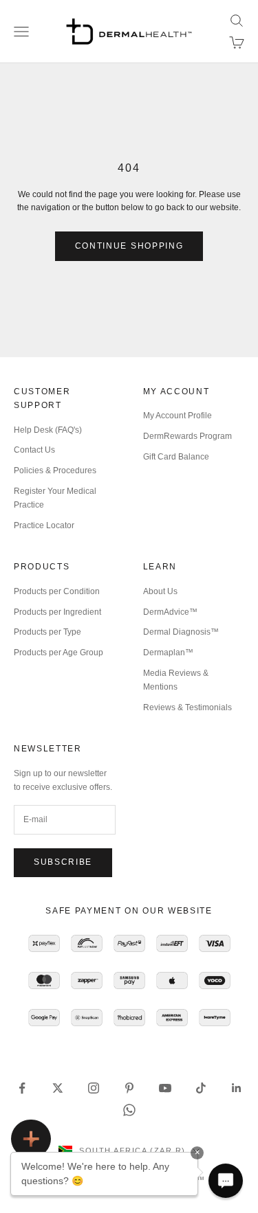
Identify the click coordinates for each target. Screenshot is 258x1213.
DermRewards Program (187, 436)
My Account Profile (177, 415)
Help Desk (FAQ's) (48, 430)
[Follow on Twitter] (58, 1088)
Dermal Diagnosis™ (181, 632)
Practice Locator (44, 525)
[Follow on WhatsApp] (129, 1110)
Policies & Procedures (55, 470)
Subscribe (63, 862)
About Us (160, 591)
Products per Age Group (58, 652)
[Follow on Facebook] (22, 1088)
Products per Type (47, 632)
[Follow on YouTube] (165, 1088)
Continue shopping (129, 246)
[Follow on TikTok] (201, 1088)
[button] (225, 1181)
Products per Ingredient (57, 612)
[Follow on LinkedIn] (237, 1088)
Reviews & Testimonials (187, 707)
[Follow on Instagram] (93, 1088)
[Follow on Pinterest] (129, 1088)
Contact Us (34, 450)
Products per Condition (57, 591)
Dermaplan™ (168, 652)
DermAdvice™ (170, 612)
